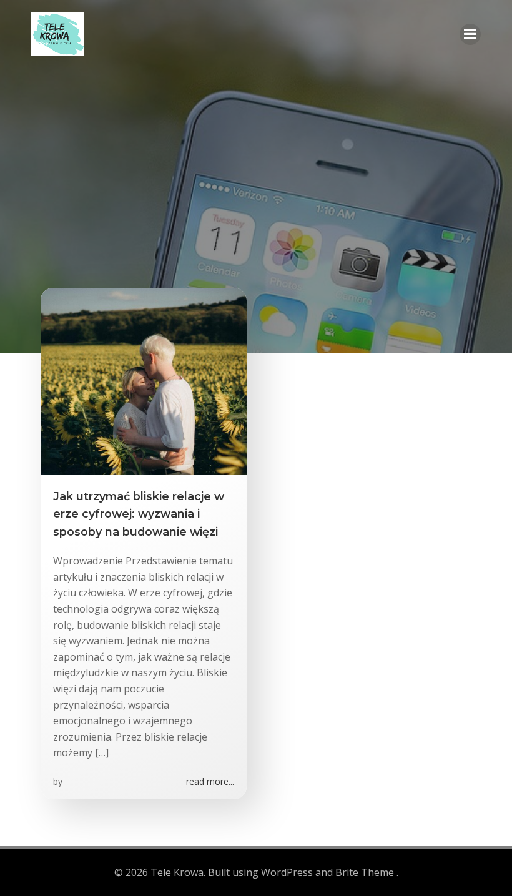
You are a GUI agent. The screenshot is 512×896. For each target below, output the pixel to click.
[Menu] (470, 34)
